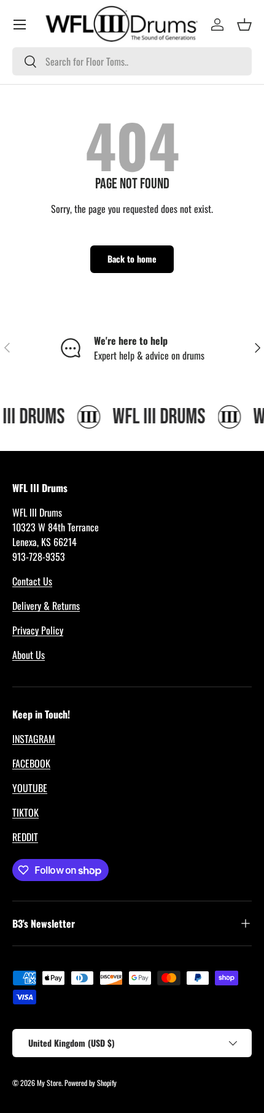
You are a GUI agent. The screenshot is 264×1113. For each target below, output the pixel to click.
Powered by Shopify (90, 1082)
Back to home (132, 258)
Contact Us (32, 581)
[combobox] (132, 61)
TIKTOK (25, 812)
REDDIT (25, 837)
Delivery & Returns (46, 605)
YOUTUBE (29, 787)
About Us (28, 654)
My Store (49, 1082)
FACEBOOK (31, 763)
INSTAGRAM (33, 738)
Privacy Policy (37, 630)
